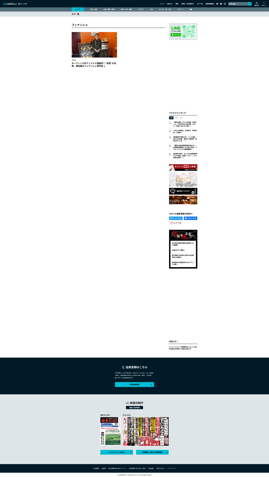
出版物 (104, 468)
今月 (180, 118)
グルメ (74, 60)
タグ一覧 (199, 4)
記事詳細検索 (210, 4)
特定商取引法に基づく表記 (137, 468)
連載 (190, 9)
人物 (151, 9)
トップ (162, 4)
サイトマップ (171, 468)
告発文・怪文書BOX (187, 4)
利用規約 (151, 468)
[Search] (250, 4)
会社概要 (96, 468)
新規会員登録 (134, 384)
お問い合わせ (160, 468)
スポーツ (180, 9)
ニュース (77, 9)
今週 (176, 118)
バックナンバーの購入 (117, 452)
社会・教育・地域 (109, 9)
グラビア (141, 9)
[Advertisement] (118, 89)
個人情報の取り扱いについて (117, 468)
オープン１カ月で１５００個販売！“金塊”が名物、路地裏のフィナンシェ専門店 (94, 64)
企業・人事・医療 (126, 9)
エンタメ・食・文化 (165, 9)
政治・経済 (93, 9)
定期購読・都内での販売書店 (152, 452)
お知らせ (169, 4)
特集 (176, 4)
